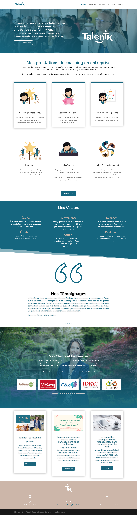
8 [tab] (66, 393)
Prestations (103, 4)
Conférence (68, 165)
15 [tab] (80, 393)
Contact (120, 4)
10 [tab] (70, 393)
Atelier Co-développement (107, 165)
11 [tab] (72, 393)
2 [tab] (55, 393)
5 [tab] (60, 393)
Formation (30, 165)
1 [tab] (53, 393)
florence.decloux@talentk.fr (68, 505)
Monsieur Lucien (59, 512)
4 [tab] (59, 393)
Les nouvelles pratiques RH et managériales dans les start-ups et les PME (107, 442)
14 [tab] (78, 393)
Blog (113, 4)
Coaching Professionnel (30, 113)
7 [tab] (64, 393)
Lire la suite (29, 464)
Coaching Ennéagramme (107, 113)
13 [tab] (76, 393)
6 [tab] (62, 393)
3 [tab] (57, 393)
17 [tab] (84, 393)
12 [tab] (74, 393)
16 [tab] (82, 393)
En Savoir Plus (68, 193)
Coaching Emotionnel (68, 113)
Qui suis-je (92, 4)
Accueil (83, 4)
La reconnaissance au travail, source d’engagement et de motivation (68, 441)
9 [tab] (68, 393)
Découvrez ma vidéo (23, 42)
